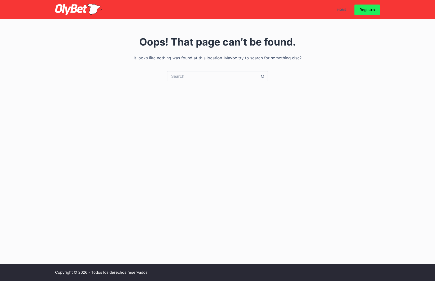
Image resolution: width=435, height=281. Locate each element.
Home (341, 10)
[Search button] (263, 76)
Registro (367, 9)
